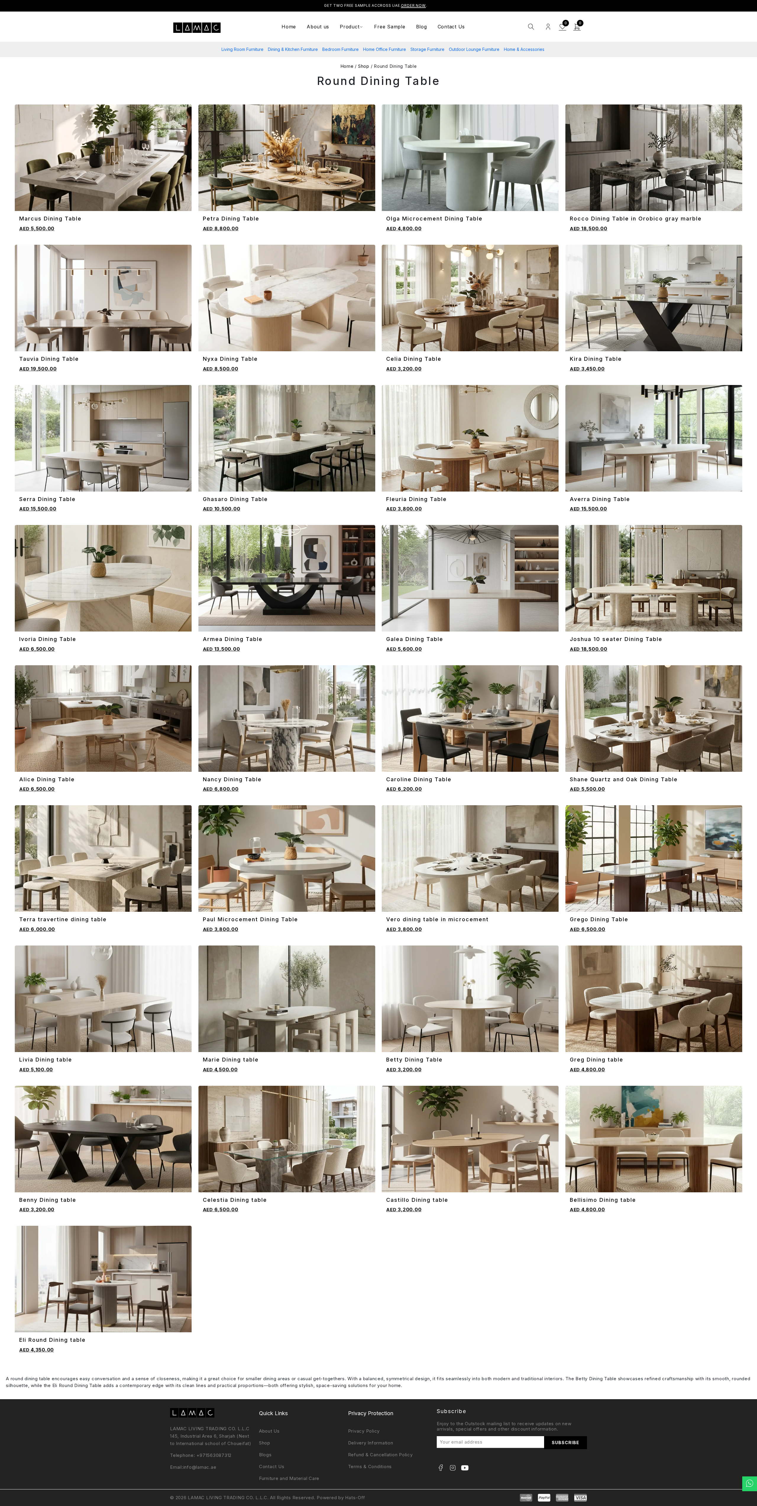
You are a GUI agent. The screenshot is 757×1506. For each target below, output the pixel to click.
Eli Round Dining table (52, 1340)
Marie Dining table (231, 1059)
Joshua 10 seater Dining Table (616, 639)
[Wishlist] (185, 196)
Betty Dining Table (414, 1059)
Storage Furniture (427, 49)
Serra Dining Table (47, 499)
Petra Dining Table (231, 218)
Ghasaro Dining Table (235, 499)
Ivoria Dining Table (47, 639)
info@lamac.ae (199, 1467)
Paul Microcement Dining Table (250, 919)
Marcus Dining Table (50, 218)
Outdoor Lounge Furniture (474, 49)
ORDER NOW (413, 5)
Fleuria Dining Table (416, 499)
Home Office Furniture (384, 49)
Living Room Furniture (242, 49)
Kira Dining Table (596, 359)
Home (347, 66)
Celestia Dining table (235, 1200)
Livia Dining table (45, 1059)
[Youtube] (465, 1468)
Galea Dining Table (414, 639)
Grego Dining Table (599, 919)
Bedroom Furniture (340, 49)
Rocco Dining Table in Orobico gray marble (636, 218)
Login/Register (548, 27)
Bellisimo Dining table (603, 1200)
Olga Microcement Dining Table (434, 218)
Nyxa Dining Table (230, 359)
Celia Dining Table (413, 359)
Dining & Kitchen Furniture (293, 49)
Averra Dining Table (600, 499)
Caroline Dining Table (419, 779)
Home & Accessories (524, 49)
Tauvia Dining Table (49, 359)
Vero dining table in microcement (437, 919)
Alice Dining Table (47, 779)
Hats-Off (355, 1497)
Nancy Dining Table (232, 779)
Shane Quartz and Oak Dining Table (624, 779)
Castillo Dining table (417, 1200)
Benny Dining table (47, 1200)
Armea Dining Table (233, 639)
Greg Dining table (596, 1059)
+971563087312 (214, 1455)
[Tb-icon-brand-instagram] (453, 1468)
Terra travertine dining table (63, 919)
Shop (363, 66)
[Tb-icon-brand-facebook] (440, 1468)
